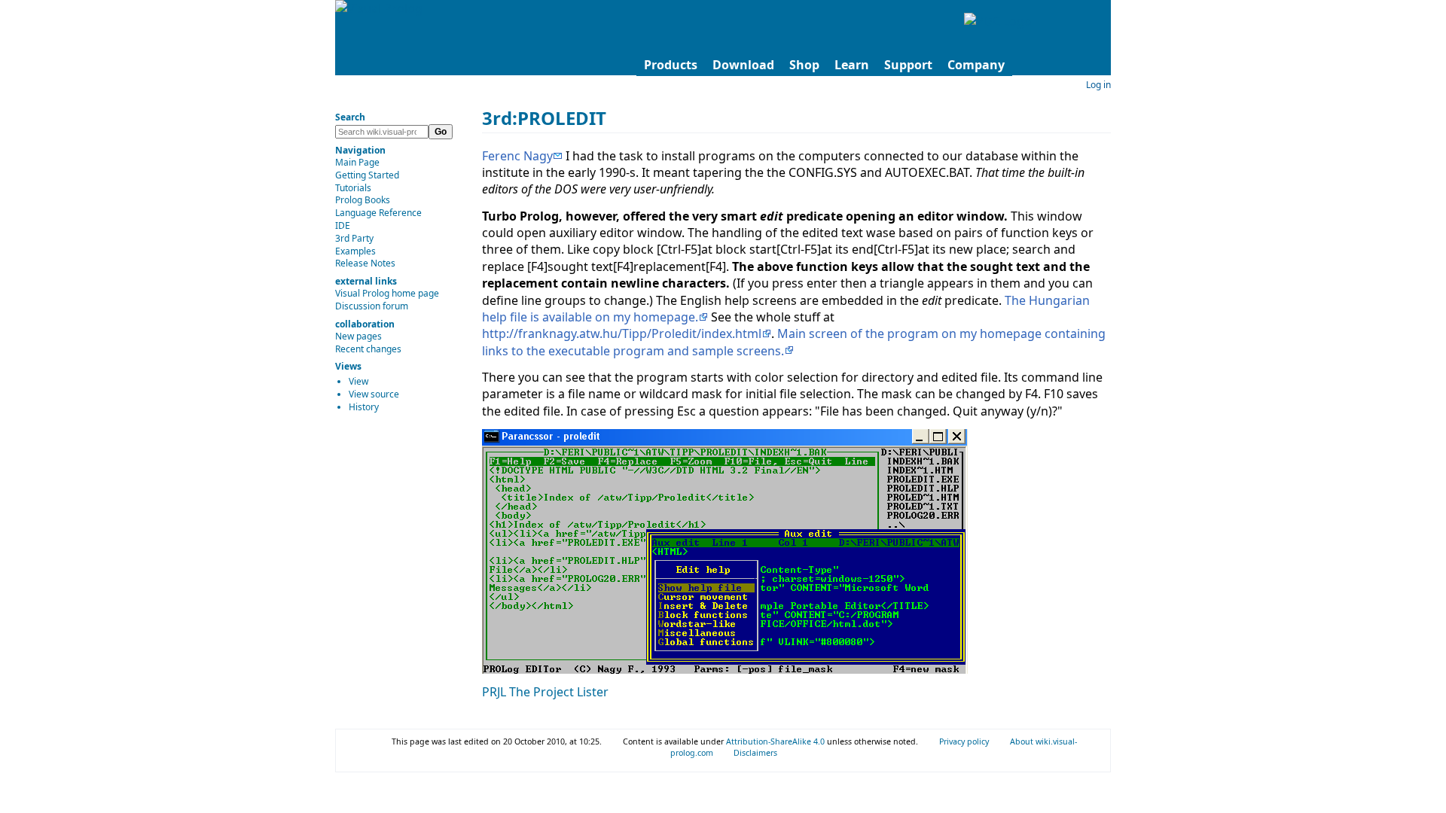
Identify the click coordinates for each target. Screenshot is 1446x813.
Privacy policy (964, 741)
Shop (804, 64)
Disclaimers (755, 753)
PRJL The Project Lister (545, 692)
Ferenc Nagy (517, 156)
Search (350, 117)
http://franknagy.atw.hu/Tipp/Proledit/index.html (621, 333)
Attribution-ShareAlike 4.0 (776, 741)
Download (743, 64)
